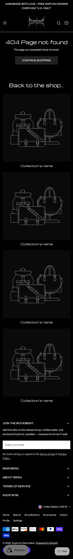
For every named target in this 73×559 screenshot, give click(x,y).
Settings (17, 520)
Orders (64, 515)
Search (17, 515)
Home (6, 515)
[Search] (59, 23)
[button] (66, 23)
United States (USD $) (55, 506)
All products (49, 515)
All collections (32, 515)
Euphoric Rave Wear (23, 543)
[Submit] (65, 445)
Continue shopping (36, 60)
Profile (6, 520)
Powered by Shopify (47, 543)
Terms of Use (47, 454)
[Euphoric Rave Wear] (36, 23)
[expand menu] (5, 23)
